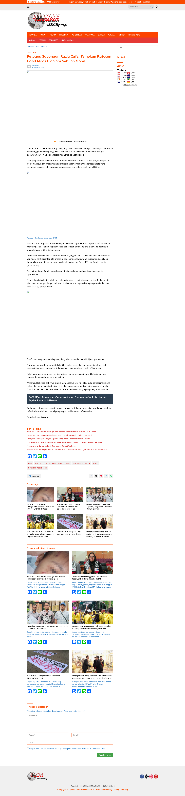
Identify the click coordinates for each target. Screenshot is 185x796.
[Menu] (28, 7)
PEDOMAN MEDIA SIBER (48, 40)
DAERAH (101, 35)
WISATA (111, 35)
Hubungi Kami (134, 35)
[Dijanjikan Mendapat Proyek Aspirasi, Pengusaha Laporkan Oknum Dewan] (99, 494)
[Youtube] (156, 776)
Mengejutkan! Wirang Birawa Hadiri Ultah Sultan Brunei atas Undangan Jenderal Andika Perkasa (67, 449)
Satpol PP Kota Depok (37, 468)
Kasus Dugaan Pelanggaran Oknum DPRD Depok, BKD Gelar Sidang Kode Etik (59, 435)
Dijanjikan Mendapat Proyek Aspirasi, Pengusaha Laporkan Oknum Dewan (58, 439)
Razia (95, 463)
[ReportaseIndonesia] (49, 21)
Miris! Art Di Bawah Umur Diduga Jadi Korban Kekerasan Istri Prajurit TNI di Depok (61, 432)
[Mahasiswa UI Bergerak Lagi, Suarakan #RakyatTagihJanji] (70, 521)
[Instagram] (151, 776)
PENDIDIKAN (77, 35)
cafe (30, 463)
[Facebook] (142, 776)
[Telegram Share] (106, 476)
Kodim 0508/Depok (54, 463)
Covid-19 (38, 463)
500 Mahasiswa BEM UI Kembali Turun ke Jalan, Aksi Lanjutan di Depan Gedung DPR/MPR (64, 442)
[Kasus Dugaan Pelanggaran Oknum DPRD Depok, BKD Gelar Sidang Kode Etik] (70, 494)
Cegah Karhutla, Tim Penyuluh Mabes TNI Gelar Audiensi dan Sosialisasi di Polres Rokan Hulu (79, 2)
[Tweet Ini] (96, 476)
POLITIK (53, 35)
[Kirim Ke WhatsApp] (111, 476)
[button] (151, 7)
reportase (35, 66)
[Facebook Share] (91, 476)
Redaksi (32, 40)
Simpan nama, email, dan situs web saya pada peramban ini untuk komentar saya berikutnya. (67, 748)
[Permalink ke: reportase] (29, 66)
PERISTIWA (63, 35)
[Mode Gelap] (156, 7)
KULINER (121, 35)
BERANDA (33, 35)
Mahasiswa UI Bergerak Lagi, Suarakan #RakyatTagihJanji (51, 446)
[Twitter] (147, 776)
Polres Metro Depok (81, 463)
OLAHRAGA (90, 35)
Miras (68, 463)
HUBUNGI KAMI (67, 40)
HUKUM (43, 35)
